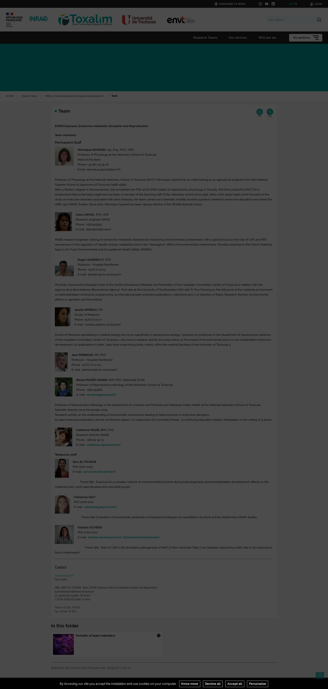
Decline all (213, 684)
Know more (189, 684)
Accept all (234, 684)
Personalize (257, 684)
